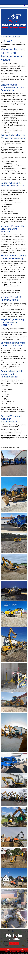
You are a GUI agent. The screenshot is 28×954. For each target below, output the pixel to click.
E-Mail (7, 949)
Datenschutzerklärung (22, 951)
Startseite (7, 951)
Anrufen (21, 949)
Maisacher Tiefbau (10, 36)
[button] (24, 6)
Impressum (13, 951)
